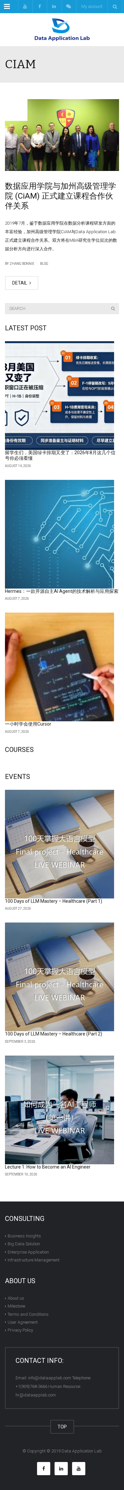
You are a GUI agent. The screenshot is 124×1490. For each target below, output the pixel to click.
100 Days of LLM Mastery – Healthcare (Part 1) (53, 901)
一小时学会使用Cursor (28, 724)
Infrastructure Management (34, 1259)
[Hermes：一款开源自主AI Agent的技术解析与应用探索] (59, 534)
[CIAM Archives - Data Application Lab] (62, 29)
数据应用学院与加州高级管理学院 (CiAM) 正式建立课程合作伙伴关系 (60, 195)
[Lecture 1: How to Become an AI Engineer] (59, 1110)
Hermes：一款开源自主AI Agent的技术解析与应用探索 (61, 591)
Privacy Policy (20, 1330)
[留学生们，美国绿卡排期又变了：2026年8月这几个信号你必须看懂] (59, 395)
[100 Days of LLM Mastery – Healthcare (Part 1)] (59, 844)
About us (16, 1298)
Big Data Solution (24, 1243)
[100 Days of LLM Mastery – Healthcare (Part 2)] (59, 977)
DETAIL (20, 283)
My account (92, 6)
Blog (44, 263)
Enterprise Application (28, 1251)
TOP (62, 1426)
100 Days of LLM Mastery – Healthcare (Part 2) (53, 1033)
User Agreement (23, 1322)
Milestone (16, 1306)
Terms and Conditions (28, 1313)
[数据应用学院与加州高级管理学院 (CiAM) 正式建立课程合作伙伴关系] (62, 135)
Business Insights (24, 1235)
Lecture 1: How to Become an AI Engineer (48, 1167)
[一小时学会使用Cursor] (59, 667)
